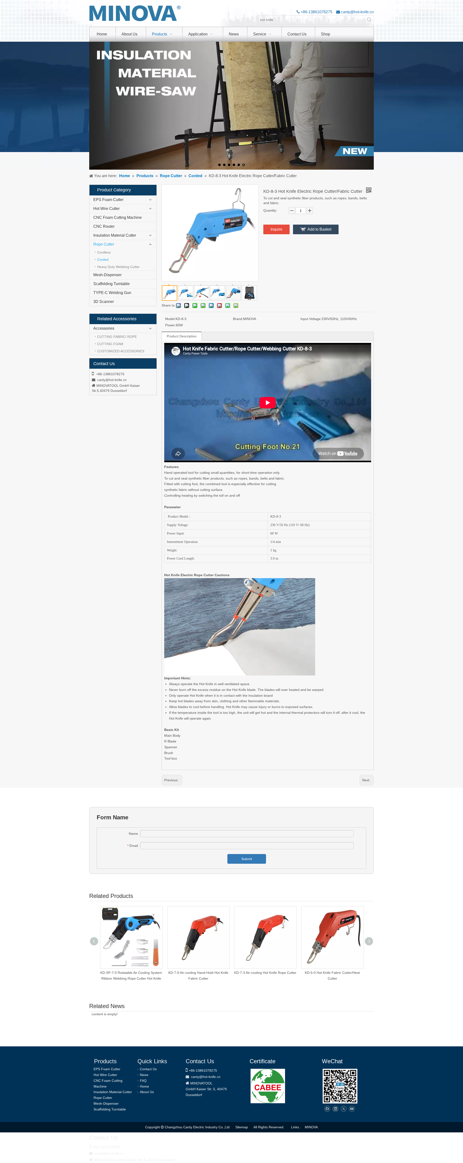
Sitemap (241, 1127)
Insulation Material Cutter (114, 235)
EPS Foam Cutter (108, 200)
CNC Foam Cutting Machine (117, 217)
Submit (246, 859)
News (144, 1075)
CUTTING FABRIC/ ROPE (117, 337)
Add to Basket (319, 229)
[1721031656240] (268, 1086)
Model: (170, 319)
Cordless (104, 252)
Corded (103, 259)
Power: (170, 325)
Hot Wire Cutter (106, 209)
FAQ (143, 1081)
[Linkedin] (335, 1109)
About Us (147, 1092)
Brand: (238, 319)
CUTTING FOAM (110, 344)
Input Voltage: (310, 319)
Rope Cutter (103, 244)
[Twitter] (343, 1109)
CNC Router (104, 226)
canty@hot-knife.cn (357, 12)
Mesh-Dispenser (107, 275)
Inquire (276, 229)
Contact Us (148, 1069)
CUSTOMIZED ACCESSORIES (120, 351)
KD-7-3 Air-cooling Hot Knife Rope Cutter (265, 973)
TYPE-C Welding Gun (112, 293)
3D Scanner (103, 302)
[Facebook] (327, 1109)
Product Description (182, 336)
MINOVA (311, 1127)
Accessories (103, 328)
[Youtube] (352, 1109)
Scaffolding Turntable (111, 284)
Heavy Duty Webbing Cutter (118, 267)
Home (144, 1086)
